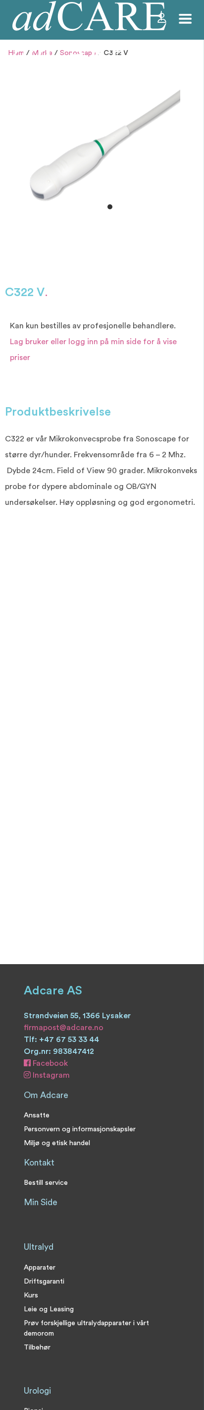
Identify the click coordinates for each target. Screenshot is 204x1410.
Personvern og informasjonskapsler (80, 1129)
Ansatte (37, 1115)
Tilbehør (37, 1347)
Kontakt (39, 1163)
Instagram (50, 1075)
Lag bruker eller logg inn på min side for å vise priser (93, 350)
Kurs (31, 1295)
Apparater (39, 1267)
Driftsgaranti (44, 1281)
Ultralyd (38, 1247)
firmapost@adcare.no (63, 1028)
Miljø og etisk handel (57, 1143)
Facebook (49, 1063)
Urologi (37, 1391)
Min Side (40, 1202)
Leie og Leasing (49, 1309)
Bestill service (46, 1182)
